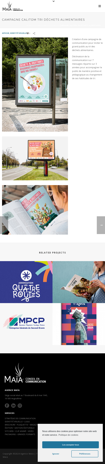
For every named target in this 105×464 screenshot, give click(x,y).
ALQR (26, 295)
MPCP (26, 337)
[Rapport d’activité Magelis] (78, 314)
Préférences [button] (84, 454)
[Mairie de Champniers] (78, 272)
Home (29, 25)
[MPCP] (26, 314)
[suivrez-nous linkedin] (13, 405)
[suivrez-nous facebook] (7, 405)
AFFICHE (36, 25)
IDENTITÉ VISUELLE (50, 25)
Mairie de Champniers (79, 295)
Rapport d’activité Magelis (79, 337)
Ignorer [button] (55, 454)
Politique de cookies (68, 435)
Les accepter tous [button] (70, 445)
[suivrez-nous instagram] (20, 405)
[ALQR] (26, 272)
